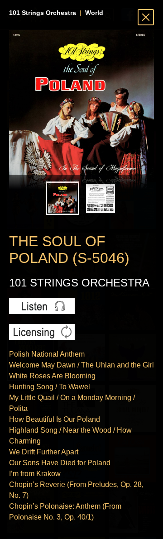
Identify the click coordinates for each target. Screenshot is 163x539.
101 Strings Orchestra (42, 12)
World (94, 12)
